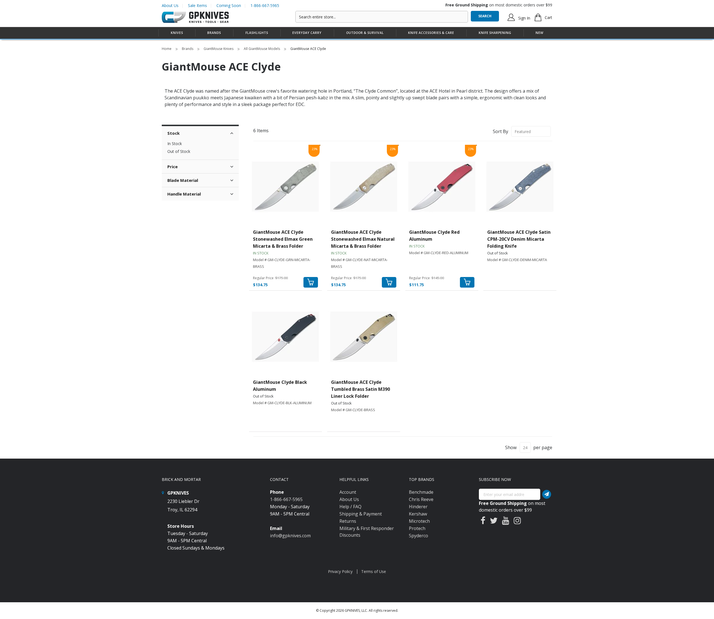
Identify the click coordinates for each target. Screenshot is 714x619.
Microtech (419, 521)
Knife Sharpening (495, 33)
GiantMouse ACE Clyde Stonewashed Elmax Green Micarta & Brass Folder (283, 239)
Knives (177, 33)
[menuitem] (177, 33)
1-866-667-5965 (264, 5)
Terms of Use (373, 571)
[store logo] (195, 17)
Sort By (500, 131)
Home (167, 48)
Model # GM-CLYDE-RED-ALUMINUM (438, 252)
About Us (170, 5)
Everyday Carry (307, 33)
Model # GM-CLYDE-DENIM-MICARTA (517, 259)
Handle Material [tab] (184, 194)
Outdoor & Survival (365, 33)
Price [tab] (172, 166)
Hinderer (418, 507)
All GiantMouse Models (262, 48)
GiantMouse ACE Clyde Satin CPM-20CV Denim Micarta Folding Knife (519, 239)
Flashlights (256, 33)
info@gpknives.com (290, 536)
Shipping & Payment (360, 514)
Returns (347, 521)
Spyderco (418, 536)
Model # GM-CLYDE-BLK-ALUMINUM (282, 402)
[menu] (357, 33)
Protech (417, 528)
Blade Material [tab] (182, 180)
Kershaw (418, 514)
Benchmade (421, 492)
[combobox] (381, 17)
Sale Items (197, 5)
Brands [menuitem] (214, 33)
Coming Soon (228, 5)
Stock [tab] (173, 133)
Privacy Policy (340, 571)
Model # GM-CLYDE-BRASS (353, 409)
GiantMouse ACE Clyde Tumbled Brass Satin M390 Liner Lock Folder (360, 389)
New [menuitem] (539, 33)
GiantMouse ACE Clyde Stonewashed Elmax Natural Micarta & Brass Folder (363, 239)
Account (347, 492)
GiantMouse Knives (219, 48)
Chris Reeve (421, 499)
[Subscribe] (546, 494)
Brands (188, 48)
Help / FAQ (350, 507)
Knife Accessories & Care (431, 33)
